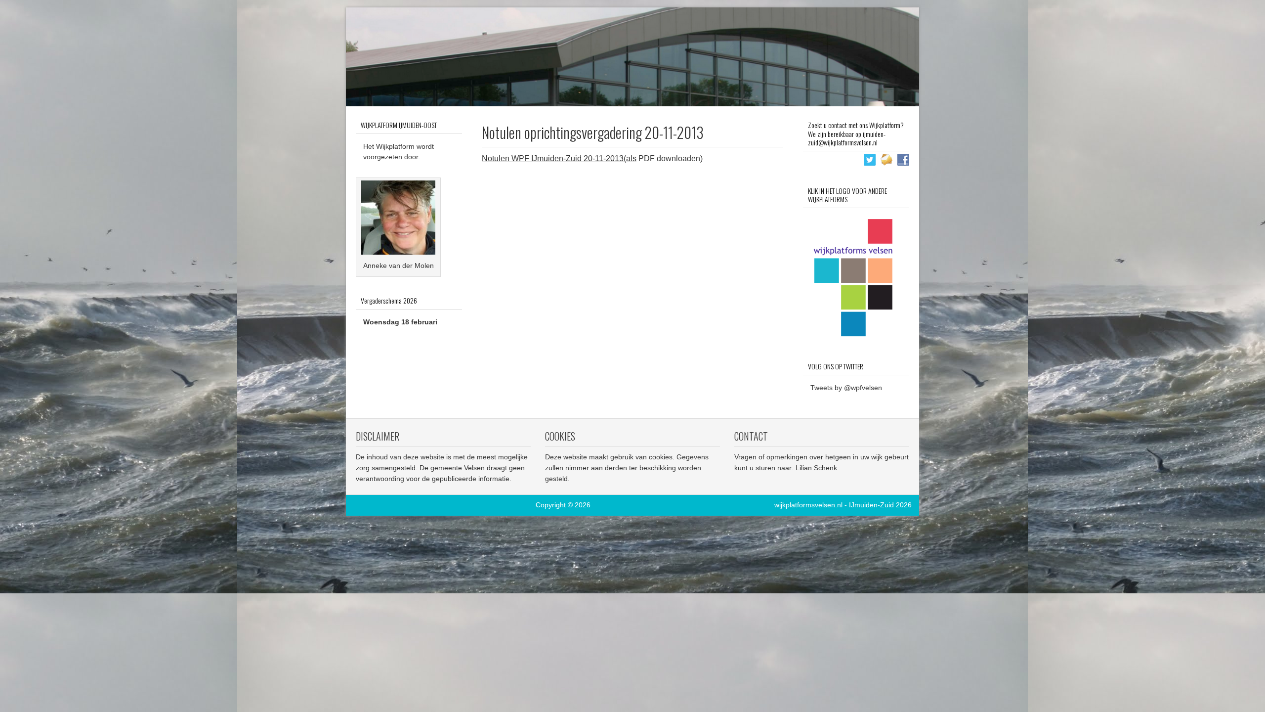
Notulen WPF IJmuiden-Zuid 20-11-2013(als (559, 158)
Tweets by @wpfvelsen (846, 388)
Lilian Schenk (816, 468)
